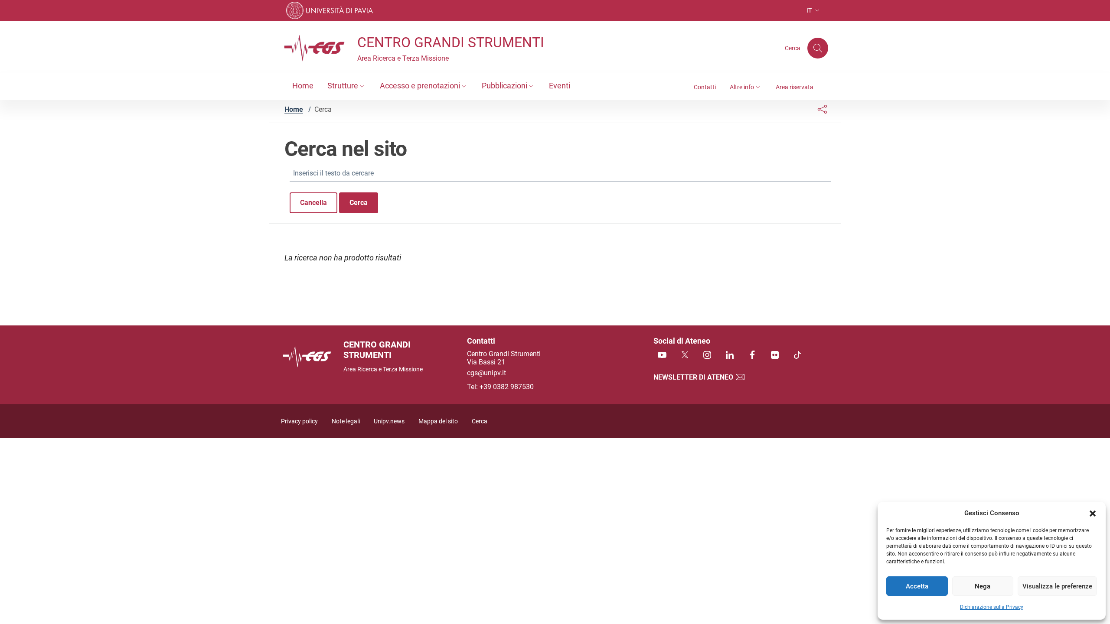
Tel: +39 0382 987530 (500, 387)
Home (293, 109)
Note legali (346, 421)
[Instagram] (707, 356)
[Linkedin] (729, 356)
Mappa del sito (438, 421)
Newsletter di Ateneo (694, 377)
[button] (1092, 513)
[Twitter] (684, 356)
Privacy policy (299, 421)
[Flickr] (775, 356)
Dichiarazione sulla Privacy (991, 607)
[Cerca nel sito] (817, 48)
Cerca (358, 202)
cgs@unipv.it (486, 373)
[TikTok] (797, 356)
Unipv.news (389, 421)
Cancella (313, 202)
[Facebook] (752, 356)
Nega (982, 586)
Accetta (917, 586)
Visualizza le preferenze (1057, 586)
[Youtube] (662, 356)
